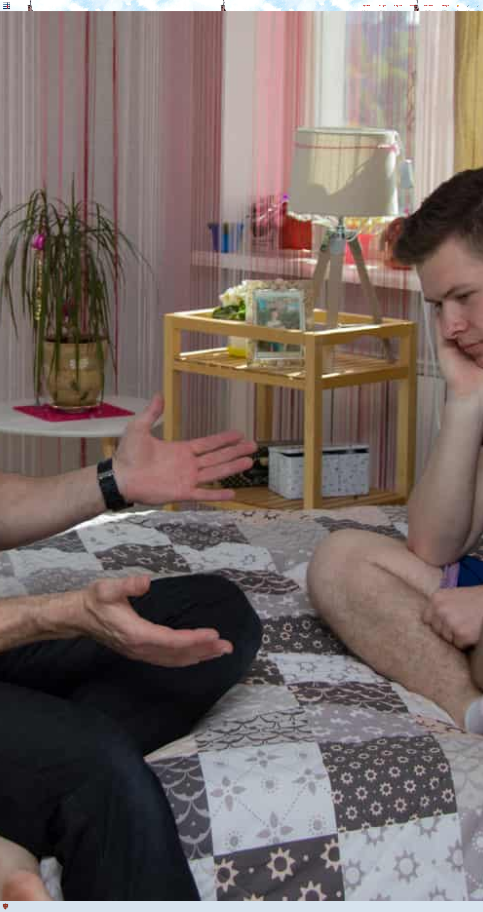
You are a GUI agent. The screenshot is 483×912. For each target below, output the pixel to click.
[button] (5, 906)
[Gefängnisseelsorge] (6, 5)
